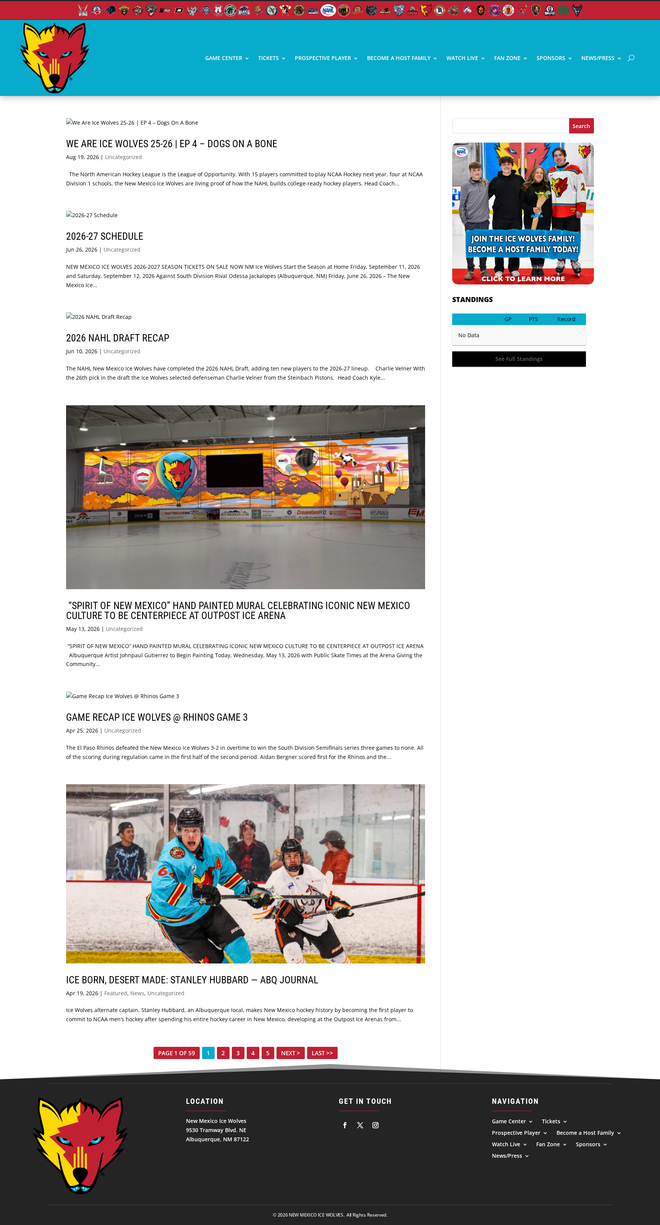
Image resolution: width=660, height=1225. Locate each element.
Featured (115, 993)
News (137, 993)
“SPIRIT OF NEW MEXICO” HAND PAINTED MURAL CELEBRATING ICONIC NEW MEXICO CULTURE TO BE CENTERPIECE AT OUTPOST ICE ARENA (238, 610)
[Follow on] (345, 1125)
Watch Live (462, 58)
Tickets (268, 58)
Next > (290, 1053)
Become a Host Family (398, 58)
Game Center (223, 58)
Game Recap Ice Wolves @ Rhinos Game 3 (157, 717)
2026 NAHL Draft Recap (117, 338)
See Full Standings (519, 358)
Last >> (322, 1053)
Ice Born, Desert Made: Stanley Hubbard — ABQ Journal (192, 980)
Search (581, 126)
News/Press (598, 58)
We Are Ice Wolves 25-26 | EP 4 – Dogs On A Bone (171, 143)
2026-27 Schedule (104, 236)
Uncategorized (123, 157)
